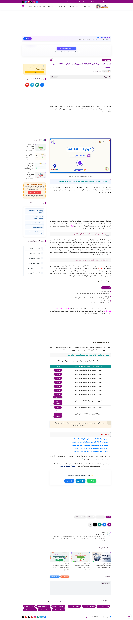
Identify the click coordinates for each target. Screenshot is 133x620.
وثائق (49, 6)
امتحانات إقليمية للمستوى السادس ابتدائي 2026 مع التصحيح (82, 567)
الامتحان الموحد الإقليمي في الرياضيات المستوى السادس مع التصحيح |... (60, 567)
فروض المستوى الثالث (30, 609)
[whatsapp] (37, 85)
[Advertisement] (66, 23)
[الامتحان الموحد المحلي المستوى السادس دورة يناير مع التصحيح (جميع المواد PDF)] (40, 156)
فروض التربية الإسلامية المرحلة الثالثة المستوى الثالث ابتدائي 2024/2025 (90, 297)
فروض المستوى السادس (58, 606)
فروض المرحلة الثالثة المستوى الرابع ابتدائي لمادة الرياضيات (91, 451)
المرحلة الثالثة (91, 516)
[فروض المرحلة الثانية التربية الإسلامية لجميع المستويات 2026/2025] (40, 175)
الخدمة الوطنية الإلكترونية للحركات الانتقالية (37, 217)
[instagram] (34, 2)
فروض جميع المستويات (65, 48)
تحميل (57, 401)
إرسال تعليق (105, 583)
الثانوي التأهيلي (32, 6)
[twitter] (31, 2)
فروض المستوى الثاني (45, 609)
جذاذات (73, 6)
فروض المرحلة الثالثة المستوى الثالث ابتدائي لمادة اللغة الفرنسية (89, 442)
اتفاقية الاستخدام (91, 1)
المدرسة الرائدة (67, 6)
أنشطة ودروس (82, 6)
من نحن (109, 1)
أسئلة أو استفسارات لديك (68, 466)
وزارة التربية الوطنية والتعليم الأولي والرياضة (36, 211)
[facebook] (37, 2)
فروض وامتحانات (58, 6)
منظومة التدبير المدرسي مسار (35, 222)
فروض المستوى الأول (59, 609)
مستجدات (89, 6)
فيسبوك (68, 481)
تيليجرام (79, 481)
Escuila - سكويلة (89, 617)
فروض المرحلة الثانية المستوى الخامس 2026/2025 (29, 166)
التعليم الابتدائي (106, 60)
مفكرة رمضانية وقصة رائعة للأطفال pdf (99, 302)
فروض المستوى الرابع (80, 516)
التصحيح (58, 403)
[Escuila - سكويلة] (102, 6)
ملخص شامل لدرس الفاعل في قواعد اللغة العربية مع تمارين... (93, 293)
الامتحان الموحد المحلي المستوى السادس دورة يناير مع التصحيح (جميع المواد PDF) (29, 158)
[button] (104, 524)
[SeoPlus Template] (110, 617)
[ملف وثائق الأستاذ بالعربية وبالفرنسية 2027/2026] (101, 557)
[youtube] (29, 2)
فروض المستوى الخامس (43, 606)
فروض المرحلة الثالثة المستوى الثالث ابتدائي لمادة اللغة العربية (90, 445)
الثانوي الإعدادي (41, 6)
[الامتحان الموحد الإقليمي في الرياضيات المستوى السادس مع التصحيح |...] (59, 557)
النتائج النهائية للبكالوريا (37, 227)
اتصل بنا (83, 1)
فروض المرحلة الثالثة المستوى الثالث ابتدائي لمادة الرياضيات (91, 448)
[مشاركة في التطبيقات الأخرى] (90, 524)
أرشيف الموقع (76, 1)
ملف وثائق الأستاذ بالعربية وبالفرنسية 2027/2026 (103, 566)
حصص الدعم (68, 1)
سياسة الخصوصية (101, 1)
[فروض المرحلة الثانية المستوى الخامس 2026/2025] (40, 166)
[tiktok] (23, 2)
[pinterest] (32, 617)
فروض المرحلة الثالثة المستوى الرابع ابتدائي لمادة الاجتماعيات (90, 439)
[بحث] (23, 6)
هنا (83, 459)
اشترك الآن (27, 38)
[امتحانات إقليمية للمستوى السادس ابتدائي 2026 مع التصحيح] (80, 557)
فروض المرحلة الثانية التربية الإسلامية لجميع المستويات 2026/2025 (30, 176)
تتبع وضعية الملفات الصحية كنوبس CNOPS (34, 232)
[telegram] (26, 2)
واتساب (90, 481)
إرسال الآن (34, 72)
